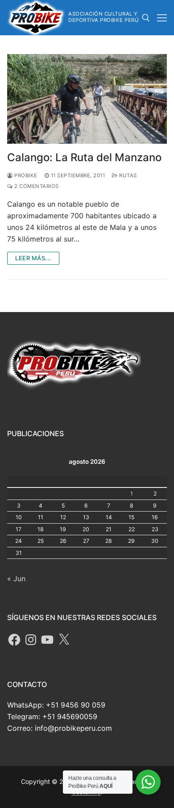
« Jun (16, 578)
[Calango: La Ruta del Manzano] (87, 99)
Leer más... (33, 258)
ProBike (25, 175)
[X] (64, 640)
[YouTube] (47, 640)
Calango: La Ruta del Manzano (84, 157)
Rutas (127, 175)
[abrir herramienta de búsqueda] (146, 18)
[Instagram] (31, 640)
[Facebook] (14, 640)
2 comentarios (36, 186)
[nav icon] (162, 17)
